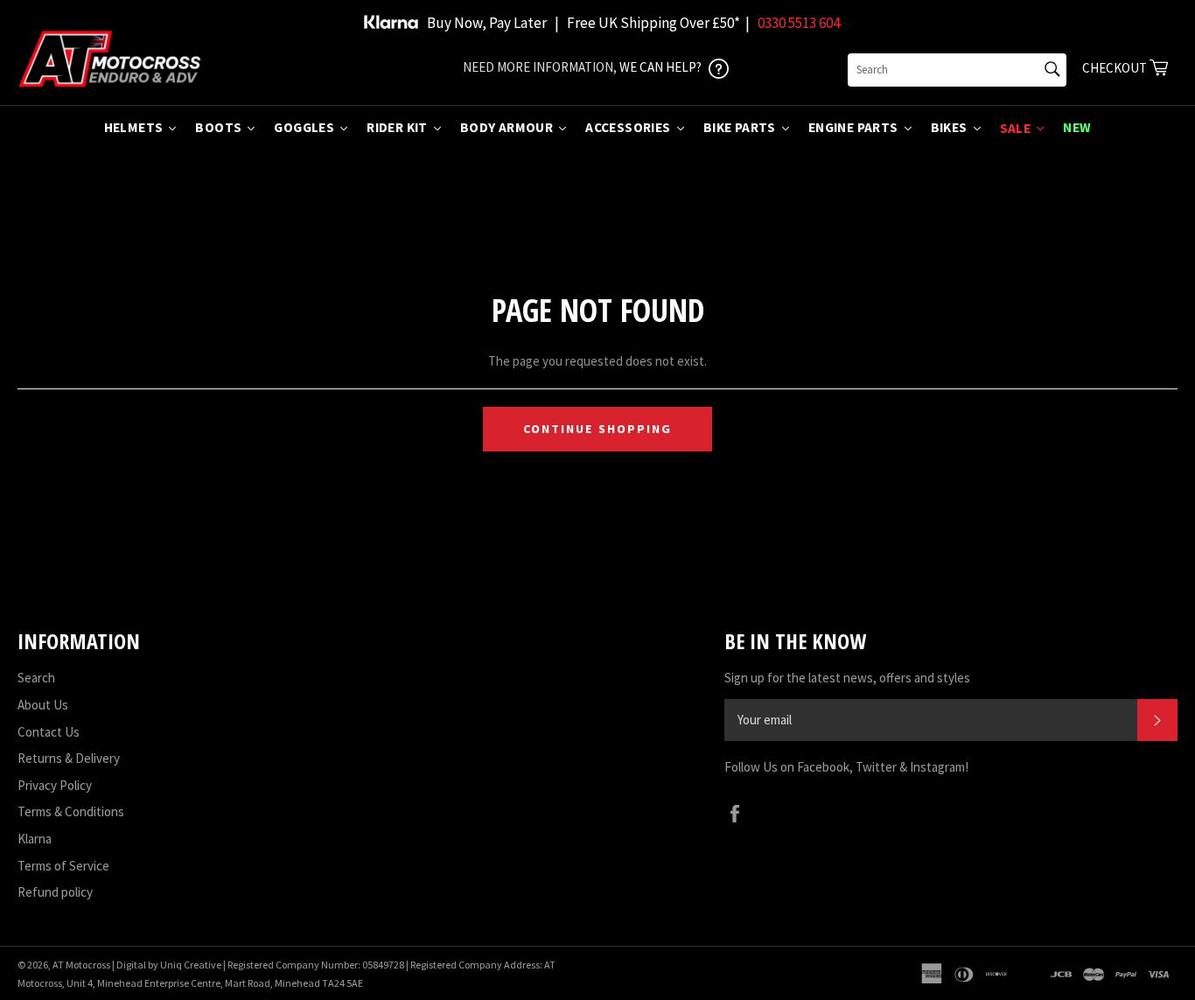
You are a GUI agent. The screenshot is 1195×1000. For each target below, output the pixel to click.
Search (36, 677)
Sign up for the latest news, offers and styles (847, 677)
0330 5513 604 (799, 22)
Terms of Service (63, 865)
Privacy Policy (54, 785)
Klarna (34, 838)
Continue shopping (598, 429)
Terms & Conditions (70, 811)
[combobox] (957, 70)
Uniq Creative (190, 964)
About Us (42, 704)
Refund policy (55, 892)
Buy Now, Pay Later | (493, 22)
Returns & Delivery (68, 758)
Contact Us (48, 732)
